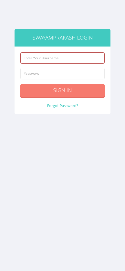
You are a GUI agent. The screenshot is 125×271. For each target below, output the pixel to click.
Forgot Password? (62, 105)
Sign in (62, 90)
